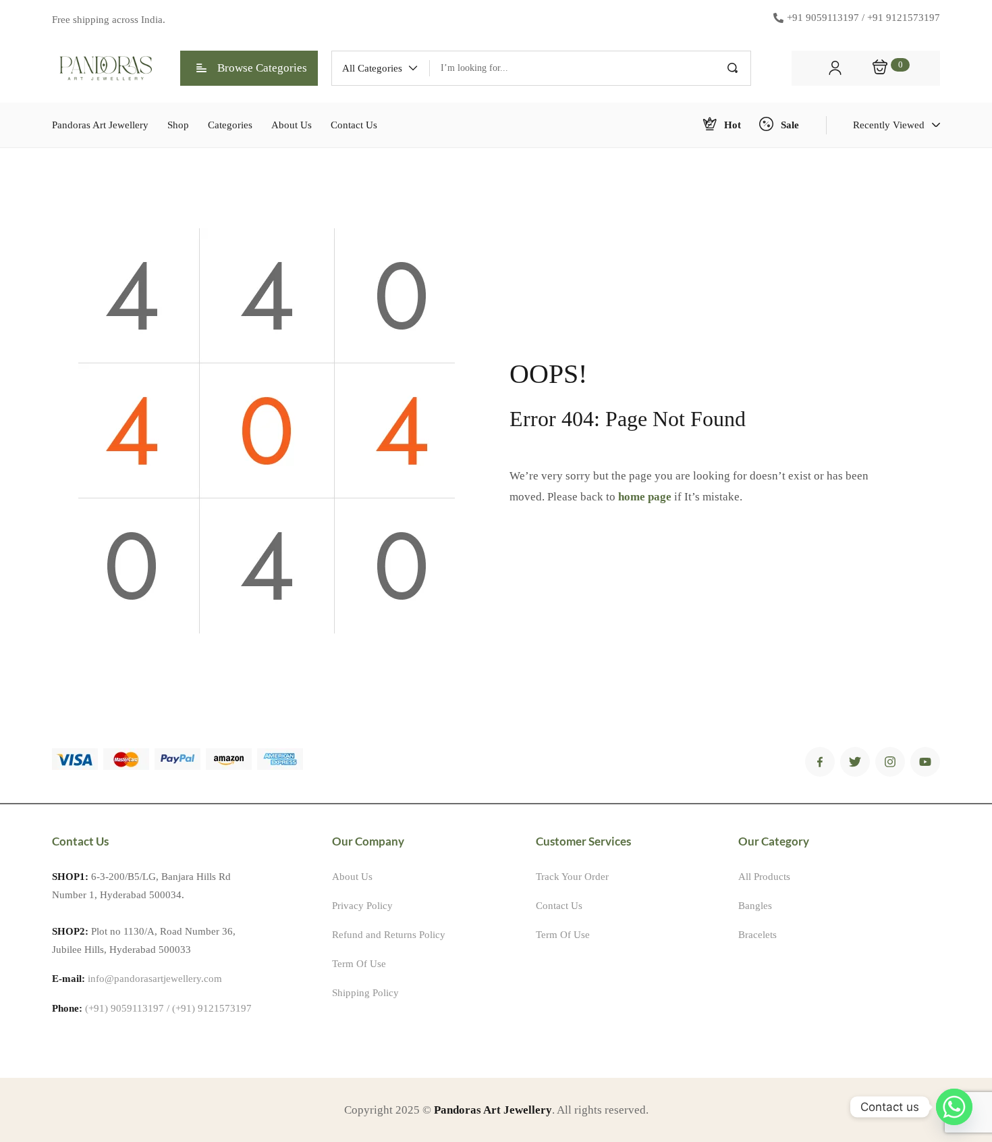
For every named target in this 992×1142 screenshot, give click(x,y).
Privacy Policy (362, 905)
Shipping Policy (365, 992)
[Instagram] (890, 762)
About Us (352, 876)
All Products (764, 876)
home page (644, 496)
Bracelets (757, 934)
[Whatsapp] (954, 1107)
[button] (380, 68)
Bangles (755, 905)
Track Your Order (572, 876)
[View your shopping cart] (879, 68)
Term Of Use (359, 963)
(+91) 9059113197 (124, 1008)
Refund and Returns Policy (388, 934)
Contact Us (559, 905)
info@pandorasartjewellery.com (155, 978)
